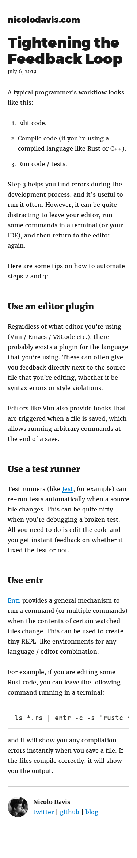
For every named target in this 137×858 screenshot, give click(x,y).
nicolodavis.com (44, 20)
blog (91, 812)
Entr (14, 600)
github (69, 812)
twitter (43, 812)
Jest (67, 488)
